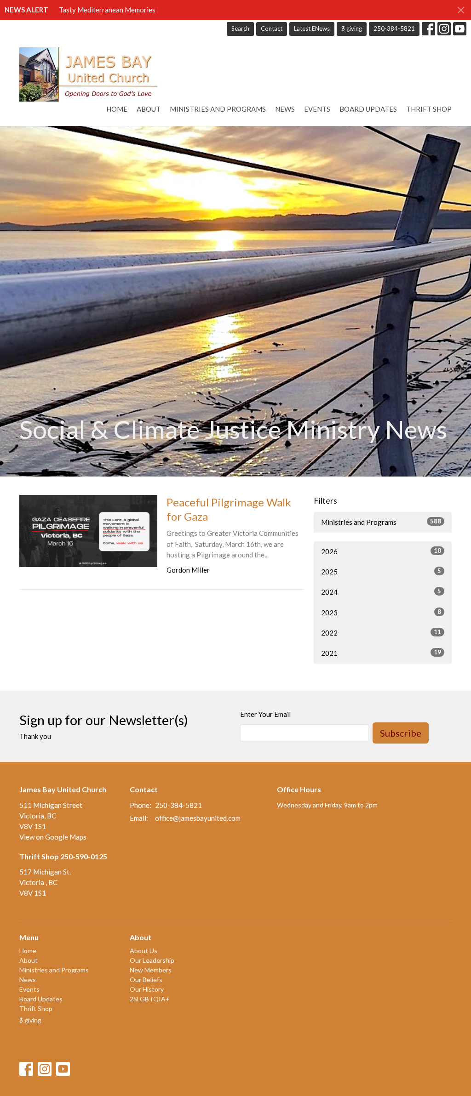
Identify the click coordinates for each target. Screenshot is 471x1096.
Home (116, 109)
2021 (381, 652)
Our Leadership (152, 960)
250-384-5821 (394, 28)
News (285, 109)
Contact (271, 28)
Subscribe (400, 732)
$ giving (351, 28)
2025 (381, 571)
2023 (381, 612)
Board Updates (368, 109)
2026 (381, 551)
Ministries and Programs (218, 109)
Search (240, 28)
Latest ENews (312, 28)
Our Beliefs (146, 979)
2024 (381, 591)
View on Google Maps (52, 837)
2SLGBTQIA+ (150, 999)
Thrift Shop (429, 109)
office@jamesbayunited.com (198, 818)
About (149, 109)
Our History (147, 989)
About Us (143, 950)
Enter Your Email (265, 714)
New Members (151, 970)
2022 (381, 632)
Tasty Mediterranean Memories (107, 10)
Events (317, 109)
